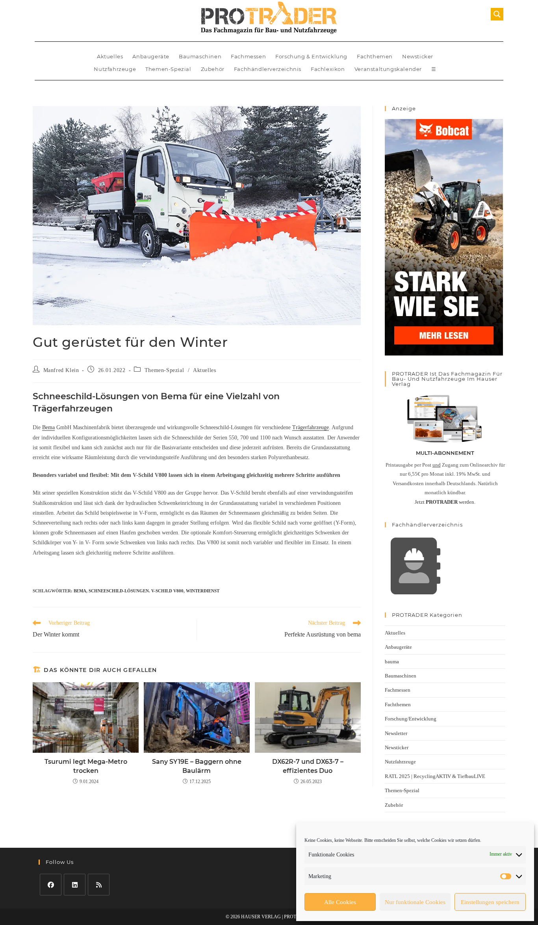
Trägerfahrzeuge (310, 427)
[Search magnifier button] (497, 14)
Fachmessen (248, 56)
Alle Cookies (340, 902)
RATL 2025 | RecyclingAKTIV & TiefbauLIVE (435, 776)
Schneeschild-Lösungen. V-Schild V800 (136, 590)
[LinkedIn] (74, 884)
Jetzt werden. (445, 502)
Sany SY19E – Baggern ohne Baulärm (196, 766)
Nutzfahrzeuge (115, 69)
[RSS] (98, 884)
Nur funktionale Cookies (415, 902)
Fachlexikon (328, 69)
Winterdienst (202, 590)
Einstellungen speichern (490, 902)
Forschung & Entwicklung (311, 56)
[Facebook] (50, 884)
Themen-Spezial (168, 69)
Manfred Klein (61, 370)
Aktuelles (110, 56)
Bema (48, 427)
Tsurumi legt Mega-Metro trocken (86, 766)
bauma (392, 661)
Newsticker (417, 56)
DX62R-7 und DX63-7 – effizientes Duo (307, 766)
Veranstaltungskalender (388, 69)
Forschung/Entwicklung (410, 719)
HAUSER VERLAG (261, 916)
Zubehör (212, 69)
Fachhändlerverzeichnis (267, 69)
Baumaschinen (200, 56)
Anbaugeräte (150, 56)
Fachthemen (375, 56)
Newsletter (396, 733)
